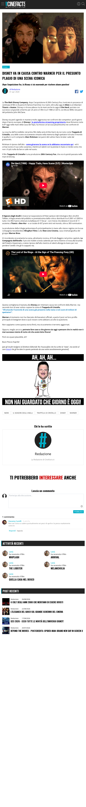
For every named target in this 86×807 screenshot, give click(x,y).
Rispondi (12, 531)
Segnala (20, 531)
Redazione (15, 89)
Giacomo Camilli (14, 521)
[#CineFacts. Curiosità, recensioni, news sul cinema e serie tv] (15, 5)
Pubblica (78, 512)
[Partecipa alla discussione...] (46, 501)
